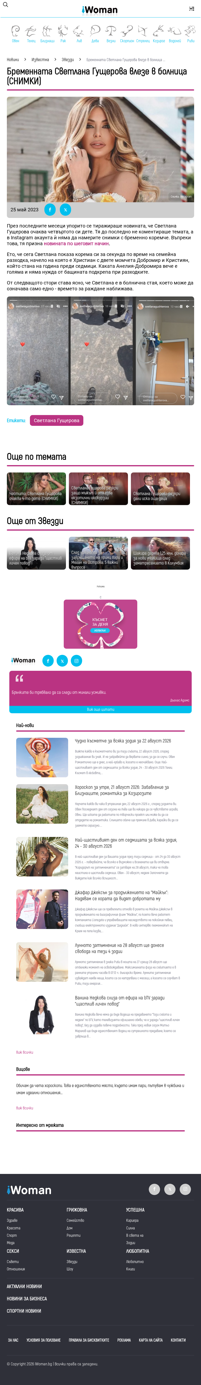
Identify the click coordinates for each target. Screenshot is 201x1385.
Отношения (16, 1269)
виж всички (24, 1052)
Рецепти (73, 1235)
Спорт (12, 1235)
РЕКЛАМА (124, 1340)
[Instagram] (76, 661)
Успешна (135, 1210)
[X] (62, 661)
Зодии (130, 1242)
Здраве (12, 1220)
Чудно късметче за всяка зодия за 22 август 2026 (123, 741)
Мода (10, 1242)
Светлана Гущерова (56, 420)
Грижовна (77, 1210)
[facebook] (48, 661)
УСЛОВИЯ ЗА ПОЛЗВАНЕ (44, 1340)
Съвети (13, 1261)
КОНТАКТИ (178, 1340)
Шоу (70, 1269)
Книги (130, 1269)
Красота (13, 1228)
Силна (130, 1228)
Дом (70, 1228)
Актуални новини (24, 1286)
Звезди (72, 1261)
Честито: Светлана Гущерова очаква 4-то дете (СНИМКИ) (35, 496)
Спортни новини (24, 1311)
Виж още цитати (100, 709)
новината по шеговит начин (76, 243)
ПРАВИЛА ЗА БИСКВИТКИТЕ (89, 1340)
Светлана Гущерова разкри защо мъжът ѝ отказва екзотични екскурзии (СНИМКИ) (94, 495)
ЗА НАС (13, 1340)
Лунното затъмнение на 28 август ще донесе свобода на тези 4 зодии (119, 948)
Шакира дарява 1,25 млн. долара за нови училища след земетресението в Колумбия (159, 558)
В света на (134, 1235)
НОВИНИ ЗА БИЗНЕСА (27, 1299)
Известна (76, 1251)
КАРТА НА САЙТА (151, 1340)
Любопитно (135, 1261)
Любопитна (137, 1251)
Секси (13, 1251)
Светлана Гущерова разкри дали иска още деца (156, 496)
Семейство (75, 1220)
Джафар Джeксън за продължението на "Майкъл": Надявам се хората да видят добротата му (121, 895)
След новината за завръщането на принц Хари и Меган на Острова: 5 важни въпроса (97, 560)
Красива (15, 1210)
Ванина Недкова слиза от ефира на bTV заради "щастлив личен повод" (35, 558)
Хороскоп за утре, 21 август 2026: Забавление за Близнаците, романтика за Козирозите (122, 790)
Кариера (132, 1220)
